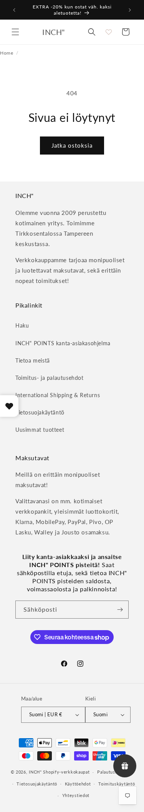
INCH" (35, 771)
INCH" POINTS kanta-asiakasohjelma (63, 343)
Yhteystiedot (75, 795)
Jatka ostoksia (72, 145)
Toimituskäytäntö (116, 783)
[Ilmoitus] (129, 10)
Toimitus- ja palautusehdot (49, 377)
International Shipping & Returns (57, 395)
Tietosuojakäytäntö (40, 412)
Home (6, 52)
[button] (15, 31)
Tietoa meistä (32, 360)
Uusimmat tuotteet (39, 429)
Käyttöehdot (78, 783)
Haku (22, 325)
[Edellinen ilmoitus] (14, 10)
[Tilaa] (119, 610)
